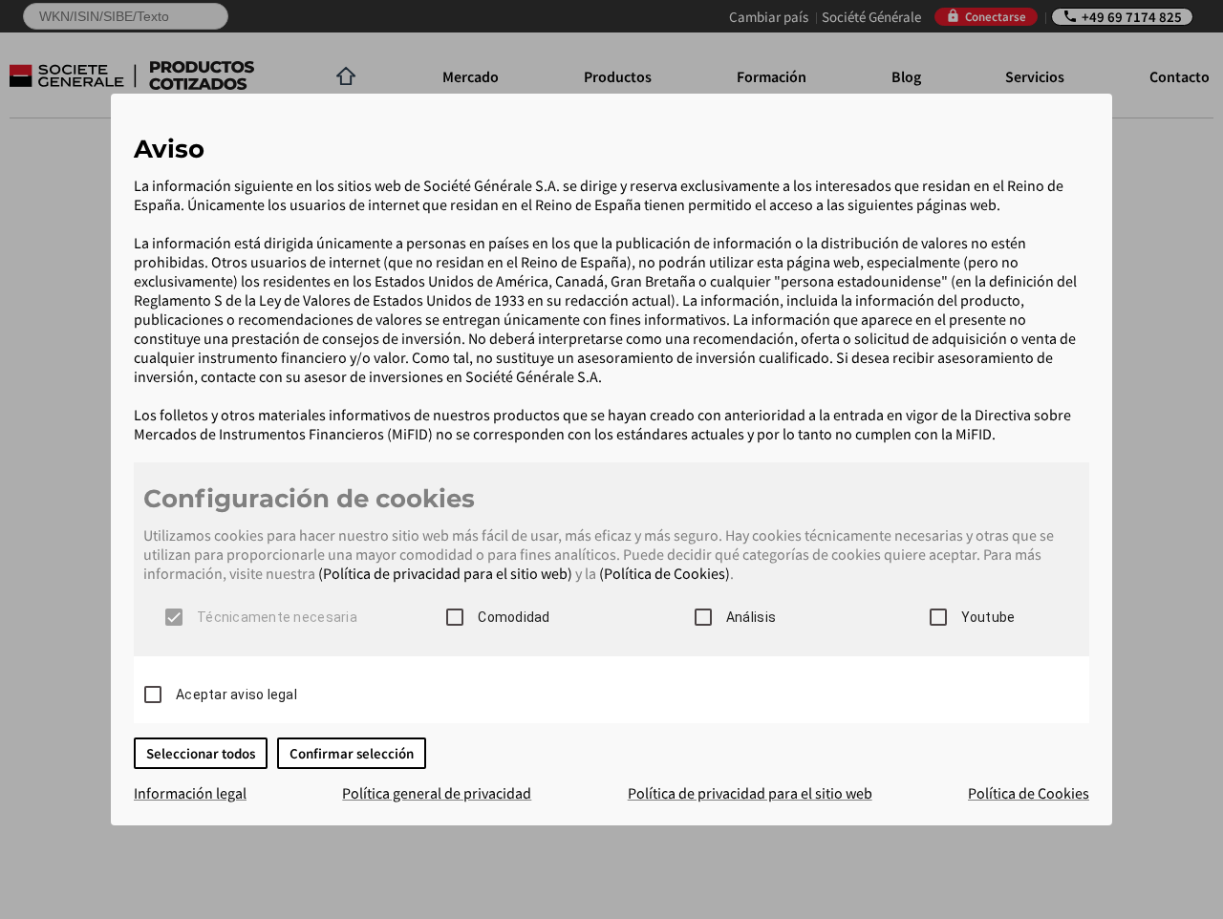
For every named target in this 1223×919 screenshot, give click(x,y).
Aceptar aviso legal (236, 694)
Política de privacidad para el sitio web (750, 792)
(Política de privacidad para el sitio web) (445, 573)
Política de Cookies (1028, 792)
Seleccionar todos (200, 753)
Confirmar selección (352, 753)
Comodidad (513, 617)
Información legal (190, 792)
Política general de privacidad (436, 792)
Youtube (988, 617)
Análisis (751, 617)
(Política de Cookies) (664, 573)
